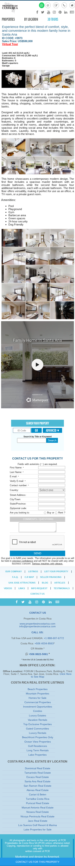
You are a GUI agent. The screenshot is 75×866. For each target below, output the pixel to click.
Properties (8, 19)
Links (21, 588)
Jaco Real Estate (37, 821)
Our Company (13, 571)
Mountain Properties (37, 693)
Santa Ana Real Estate (37, 781)
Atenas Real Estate (38, 790)
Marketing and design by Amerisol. (37, 856)
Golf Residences (37, 746)
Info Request (39, 588)
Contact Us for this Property (37, 861)
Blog (45, 583)
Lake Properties (37, 754)
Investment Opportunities (37, 706)
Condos (37, 711)
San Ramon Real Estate (37, 785)
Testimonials (62, 588)
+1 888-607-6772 (54, 638)
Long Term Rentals (38, 750)
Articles (59, 583)
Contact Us (37, 594)
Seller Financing (50, 577)
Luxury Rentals (37, 733)
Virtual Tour (10, 44)
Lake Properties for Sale (38, 829)
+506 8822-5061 (39, 654)
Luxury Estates (37, 715)
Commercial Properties (37, 702)
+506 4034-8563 (44, 643)
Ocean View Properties (37, 741)
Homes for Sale (37, 698)
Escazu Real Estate (37, 777)
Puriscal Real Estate (37, 803)
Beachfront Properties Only (37, 737)
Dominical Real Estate (37, 768)
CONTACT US (37, 612)
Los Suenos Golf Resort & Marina (37, 825)
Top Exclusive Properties (37, 724)
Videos (8, 588)
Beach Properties (38, 689)
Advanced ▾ (52, 430)
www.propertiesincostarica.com (37, 623)
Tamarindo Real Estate (37, 772)
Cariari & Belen (37, 794)
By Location (31, 19)
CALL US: (37, 632)
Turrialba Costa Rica (37, 799)
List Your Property (56, 571)
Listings (33, 571)
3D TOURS (53, 19)
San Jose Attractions (21, 583)
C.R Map (29, 577)
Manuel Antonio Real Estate (38, 807)
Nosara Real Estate (37, 812)
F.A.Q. (15, 577)
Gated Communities (37, 728)
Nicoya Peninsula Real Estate (37, 816)
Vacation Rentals (37, 720)
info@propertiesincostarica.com (37, 626)
